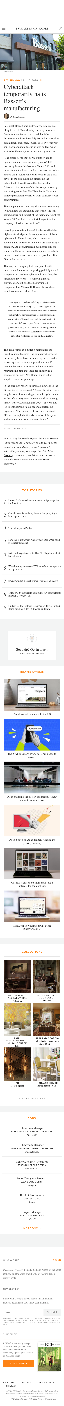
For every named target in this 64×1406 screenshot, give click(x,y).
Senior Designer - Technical (32, 1162)
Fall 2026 (47, 1000)
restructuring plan (13, 370)
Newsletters (46, 1382)
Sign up (34, 438)
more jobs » (32, 1228)
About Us (8, 1382)
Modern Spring (17, 1085)
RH (17, 1083)
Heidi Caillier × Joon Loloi (47, 996)
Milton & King (17, 995)
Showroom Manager (32, 1128)
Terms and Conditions (33, 1391)
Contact (26, 1382)
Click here (35, 331)
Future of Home (40, 459)
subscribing (10, 451)
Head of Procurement (32, 1195)
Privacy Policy (42, 1320)
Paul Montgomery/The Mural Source (17, 1040)
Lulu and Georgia (47, 1038)
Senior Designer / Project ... (32, 1178)
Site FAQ (11, 1386)
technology (12, 80)
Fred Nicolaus (19, 116)
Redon (17, 1045)
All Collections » (32, 1098)
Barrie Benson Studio (46, 1085)
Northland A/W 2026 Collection (17, 999)
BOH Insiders (46, 335)
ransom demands (31, 242)
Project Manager (32, 1212)
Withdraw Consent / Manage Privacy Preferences (33, 1399)
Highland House (47, 1083)
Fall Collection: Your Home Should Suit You (46, 1042)
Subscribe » (18, 1363)
